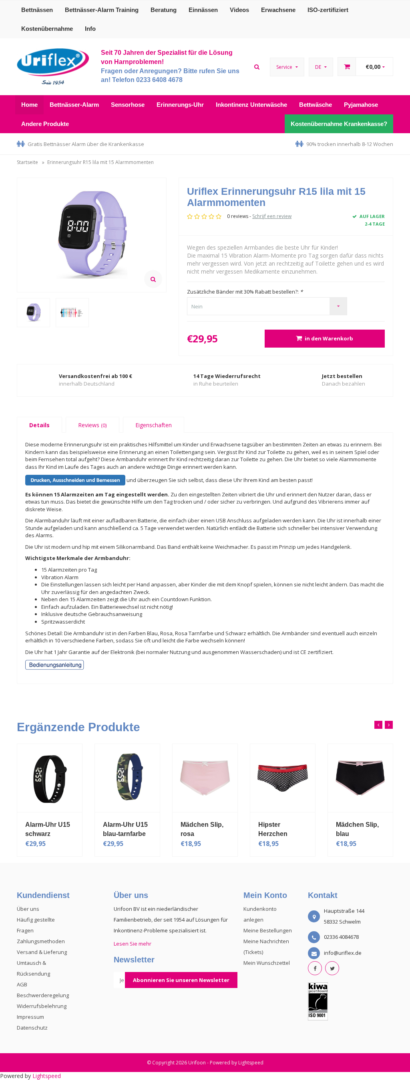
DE (318, 67)
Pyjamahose (361, 104)
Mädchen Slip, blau (357, 829)
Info (90, 28)
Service (284, 67)
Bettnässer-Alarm (74, 104)
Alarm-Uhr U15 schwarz (47, 829)
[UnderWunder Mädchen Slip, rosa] (205, 778)
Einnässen (203, 9)
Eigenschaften (153, 425)
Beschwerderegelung (43, 995)
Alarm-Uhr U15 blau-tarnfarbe (125, 829)
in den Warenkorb (329, 338)
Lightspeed (250, 1062)
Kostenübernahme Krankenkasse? (339, 123)
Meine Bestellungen (267, 930)
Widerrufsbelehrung (41, 1006)
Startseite (27, 162)
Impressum (30, 1016)
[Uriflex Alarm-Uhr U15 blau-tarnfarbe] (127, 778)
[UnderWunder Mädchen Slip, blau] (360, 778)
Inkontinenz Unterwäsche (251, 104)
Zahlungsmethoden (41, 941)
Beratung (164, 9)
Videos (239, 9)
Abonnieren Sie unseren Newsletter (181, 980)
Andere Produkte (45, 123)
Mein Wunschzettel (266, 962)
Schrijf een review (271, 216)
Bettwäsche (315, 104)
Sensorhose (128, 104)
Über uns (28, 908)
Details (39, 425)
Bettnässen (37, 9)
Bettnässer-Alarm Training (102, 9)
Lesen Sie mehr (132, 943)
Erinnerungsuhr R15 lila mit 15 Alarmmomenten (100, 162)
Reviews (92, 425)
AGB (22, 984)
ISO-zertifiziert (328, 9)
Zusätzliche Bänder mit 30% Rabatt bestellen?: (245, 291)
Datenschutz (32, 1027)
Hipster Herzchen (272, 829)
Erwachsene (278, 9)
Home (29, 104)
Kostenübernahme (47, 28)
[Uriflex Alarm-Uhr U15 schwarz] (50, 778)
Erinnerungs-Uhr (180, 104)
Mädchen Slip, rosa (202, 829)
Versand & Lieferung (42, 952)
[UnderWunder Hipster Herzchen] (283, 778)
